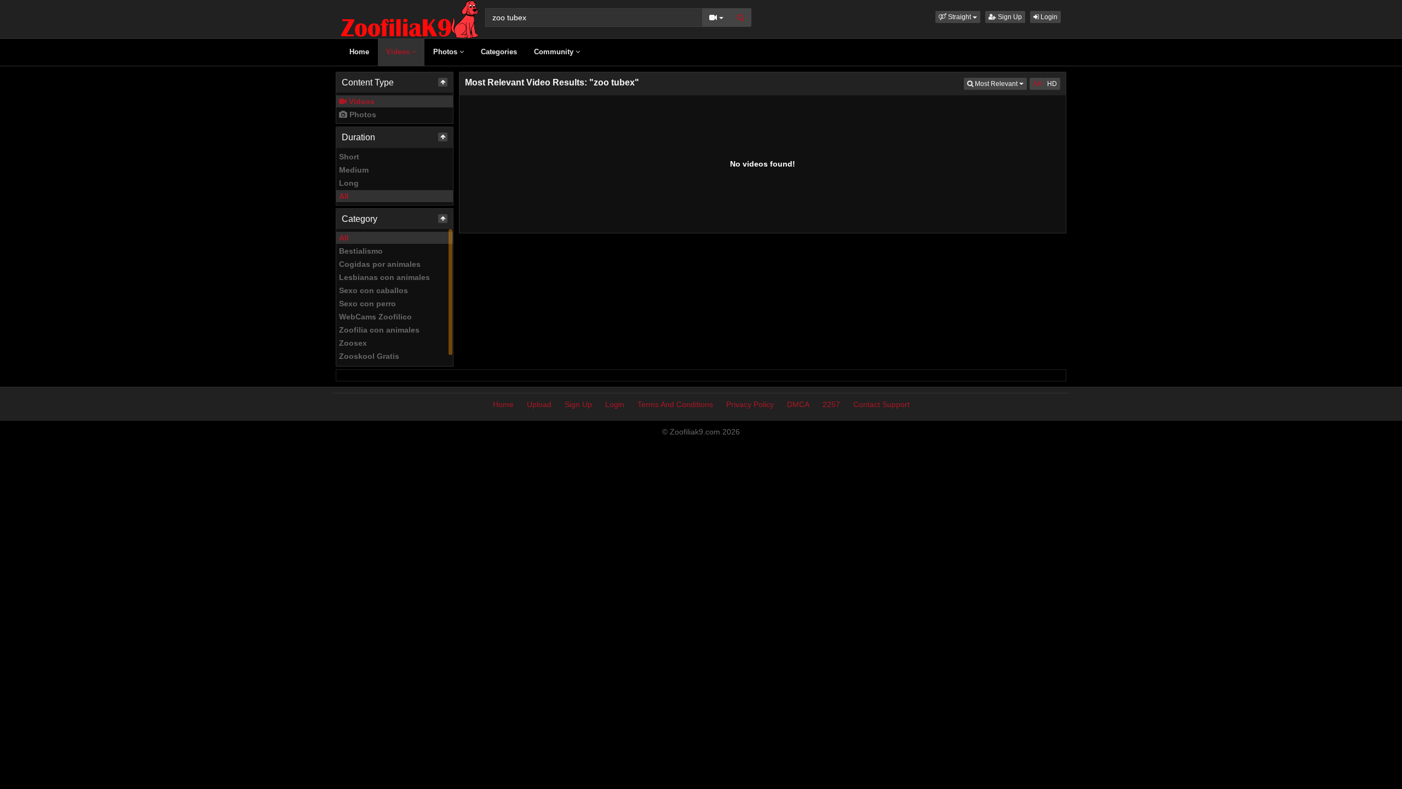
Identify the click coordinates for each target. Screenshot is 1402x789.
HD (1052, 84)
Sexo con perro (367, 303)
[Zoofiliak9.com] (409, 18)
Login (1048, 17)
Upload (539, 404)
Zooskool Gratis (369, 356)
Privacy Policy (750, 404)
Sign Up (1009, 17)
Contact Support (881, 404)
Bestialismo (361, 251)
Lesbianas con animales (384, 277)
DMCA (798, 404)
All (344, 196)
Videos (399, 52)
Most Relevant (1000, 83)
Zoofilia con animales (379, 329)
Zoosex (353, 343)
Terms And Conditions (675, 404)
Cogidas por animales (380, 264)
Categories (499, 52)
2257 (831, 404)
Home (359, 52)
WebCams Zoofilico (375, 316)
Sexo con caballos (373, 290)
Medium (354, 169)
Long (349, 183)
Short (349, 156)
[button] (957, 17)
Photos (446, 52)
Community (555, 52)
